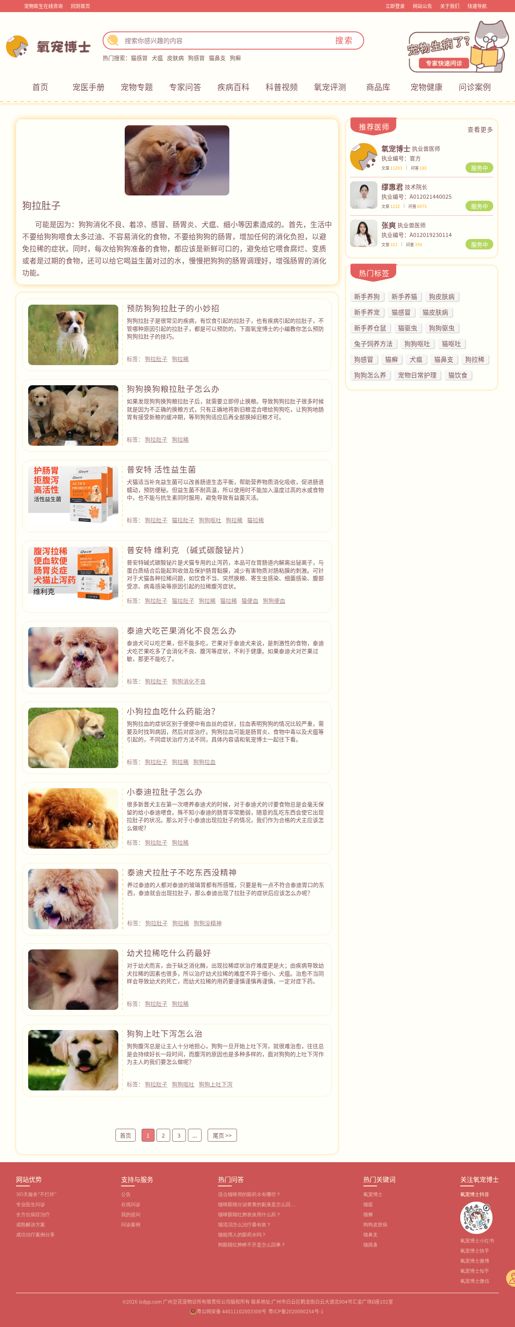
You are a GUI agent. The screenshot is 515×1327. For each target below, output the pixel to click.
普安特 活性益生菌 (161, 469)
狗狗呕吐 (210, 520)
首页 (40, 87)
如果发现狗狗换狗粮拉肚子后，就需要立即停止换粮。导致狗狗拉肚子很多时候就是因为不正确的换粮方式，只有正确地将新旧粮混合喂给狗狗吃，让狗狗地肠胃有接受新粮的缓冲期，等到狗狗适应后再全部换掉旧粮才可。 (225, 409)
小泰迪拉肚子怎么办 (165, 791)
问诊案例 (475, 87)
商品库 (378, 87)
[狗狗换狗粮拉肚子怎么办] (73, 414)
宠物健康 (426, 87)
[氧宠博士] (363, 156)
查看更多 (480, 129)
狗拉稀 (180, 359)
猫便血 (249, 600)
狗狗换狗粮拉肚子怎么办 (173, 389)
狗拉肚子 (156, 359)
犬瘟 (157, 58)
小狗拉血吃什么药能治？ (173, 711)
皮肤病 (175, 58)
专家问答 (185, 87)
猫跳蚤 (370, 1245)
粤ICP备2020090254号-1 (295, 1311)
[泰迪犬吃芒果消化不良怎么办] (73, 656)
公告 (126, 1194)
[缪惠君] (363, 194)
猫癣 (368, 1214)
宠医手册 (88, 87)
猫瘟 (368, 1204)
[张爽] (363, 232)
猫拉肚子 (183, 520)
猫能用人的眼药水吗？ (242, 1235)
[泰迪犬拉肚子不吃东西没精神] (73, 898)
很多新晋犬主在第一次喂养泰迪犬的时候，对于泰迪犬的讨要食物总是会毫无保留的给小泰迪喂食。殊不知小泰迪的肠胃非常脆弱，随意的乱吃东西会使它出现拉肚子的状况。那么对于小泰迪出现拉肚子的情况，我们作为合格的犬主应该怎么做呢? (225, 816)
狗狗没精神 (208, 923)
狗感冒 (196, 58)
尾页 (222, 1135)
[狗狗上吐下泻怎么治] (73, 1059)
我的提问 (130, 1214)
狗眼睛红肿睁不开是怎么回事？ (252, 1245)
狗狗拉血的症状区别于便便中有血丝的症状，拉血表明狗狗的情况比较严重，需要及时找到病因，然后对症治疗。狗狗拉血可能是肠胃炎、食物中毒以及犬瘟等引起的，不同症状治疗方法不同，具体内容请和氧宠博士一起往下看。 (225, 731)
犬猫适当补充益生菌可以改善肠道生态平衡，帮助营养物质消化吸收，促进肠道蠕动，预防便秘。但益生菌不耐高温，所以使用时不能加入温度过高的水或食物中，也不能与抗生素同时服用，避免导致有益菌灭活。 (225, 489)
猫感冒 (139, 58)
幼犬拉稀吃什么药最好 (169, 953)
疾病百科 (233, 87)
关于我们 (449, 5)
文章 (391, 168)
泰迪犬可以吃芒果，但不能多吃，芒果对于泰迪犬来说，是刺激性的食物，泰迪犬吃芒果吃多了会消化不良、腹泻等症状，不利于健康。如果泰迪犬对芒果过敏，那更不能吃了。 (225, 650)
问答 (419, 168)
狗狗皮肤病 (375, 1224)
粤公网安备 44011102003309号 (231, 1311)
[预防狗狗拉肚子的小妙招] (73, 334)
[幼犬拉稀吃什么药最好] (73, 979)
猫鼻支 (217, 58)
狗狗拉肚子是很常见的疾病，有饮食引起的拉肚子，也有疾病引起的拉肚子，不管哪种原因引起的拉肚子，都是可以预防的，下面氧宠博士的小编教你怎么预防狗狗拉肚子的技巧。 (225, 328)
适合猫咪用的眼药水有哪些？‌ (249, 1194)
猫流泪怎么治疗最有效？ (244, 1224)
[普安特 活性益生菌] (73, 495)
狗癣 (235, 58)
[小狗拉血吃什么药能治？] (73, 737)
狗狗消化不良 (189, 681)
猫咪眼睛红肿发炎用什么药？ (249, 1214)
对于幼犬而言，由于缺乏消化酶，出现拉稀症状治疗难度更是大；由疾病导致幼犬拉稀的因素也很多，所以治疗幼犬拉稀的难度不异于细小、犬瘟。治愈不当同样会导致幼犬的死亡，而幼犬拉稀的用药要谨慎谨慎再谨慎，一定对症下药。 (225, 973)
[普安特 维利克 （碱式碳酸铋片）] (73, 576)
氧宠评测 (330, 87)
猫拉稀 (255, 520)
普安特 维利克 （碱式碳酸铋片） (188, 550)
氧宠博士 (373, 1194)
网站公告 (422, 5)
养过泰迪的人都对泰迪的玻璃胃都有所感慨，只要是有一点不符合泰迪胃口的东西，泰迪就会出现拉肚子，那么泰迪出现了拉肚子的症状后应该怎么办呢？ (225, 889)
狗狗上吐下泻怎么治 (165, 1033)
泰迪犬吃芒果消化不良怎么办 (182, 630)
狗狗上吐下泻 (216, 1084)
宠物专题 (137, 87)
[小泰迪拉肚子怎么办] (73, 817)
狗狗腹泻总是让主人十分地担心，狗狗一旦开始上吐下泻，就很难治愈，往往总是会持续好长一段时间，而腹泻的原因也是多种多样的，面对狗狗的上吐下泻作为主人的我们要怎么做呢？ (225, 1053)
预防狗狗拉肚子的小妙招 (173, 308)
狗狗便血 (274, 600)
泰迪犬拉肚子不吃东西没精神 (182, 872)
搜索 (344, 40)
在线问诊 (130, 1204)
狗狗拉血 (204, 762)
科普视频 (282, 87)
